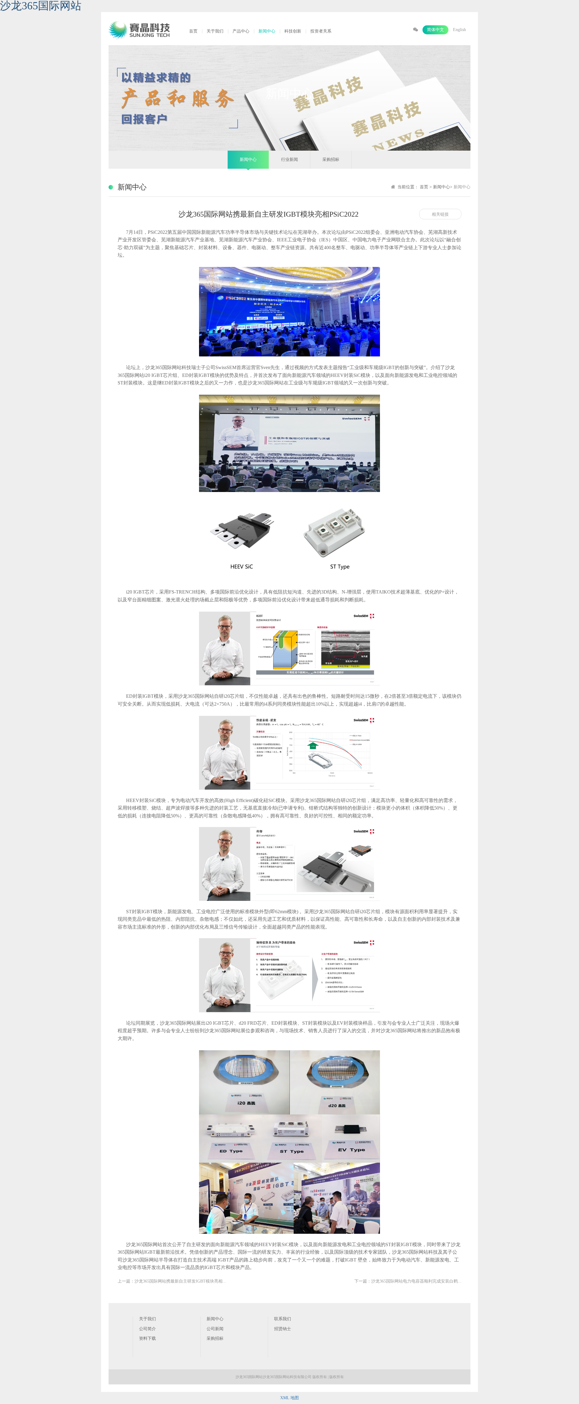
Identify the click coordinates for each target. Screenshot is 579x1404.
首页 (193, 31)
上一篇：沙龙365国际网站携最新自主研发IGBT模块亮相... (172, 1281)
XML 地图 (289, 1398)
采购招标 (330, 159)
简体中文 (435, 29)
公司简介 (147, 1329)
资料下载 (147, 1338)
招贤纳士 (282, 1329)
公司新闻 (215, 1329)
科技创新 (292, 31)
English (459, 29)
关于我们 (215, 31)
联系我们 (282, 1319)
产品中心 (241, 31)
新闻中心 (266, 31)
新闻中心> (443, 187)
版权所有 (336, 1377)
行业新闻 (289, 159)
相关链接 (440, 214)
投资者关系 (320, 31)
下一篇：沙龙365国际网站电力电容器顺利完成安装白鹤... (407, 1281)
